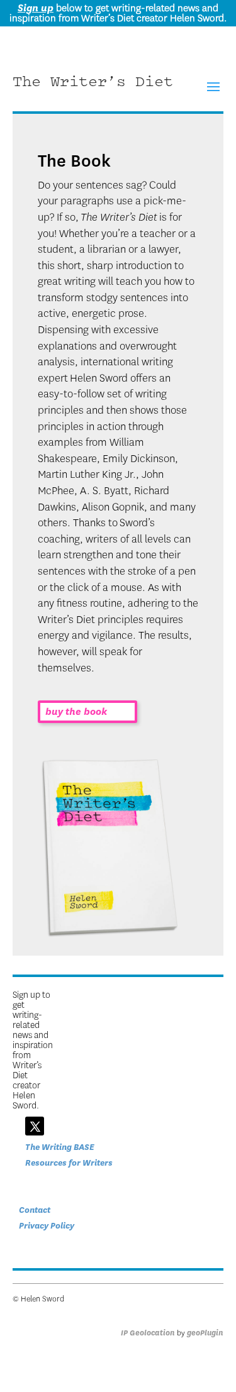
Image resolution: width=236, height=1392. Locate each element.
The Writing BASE (59, 1147)
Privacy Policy (46, 1225)
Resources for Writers (69, 1162)
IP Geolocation (148, 1333)
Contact (34, 1210)
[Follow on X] (34, 1126)
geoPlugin (205, 1333)
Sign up (35, 8)
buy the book (76, 711)
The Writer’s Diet (93, 82)
